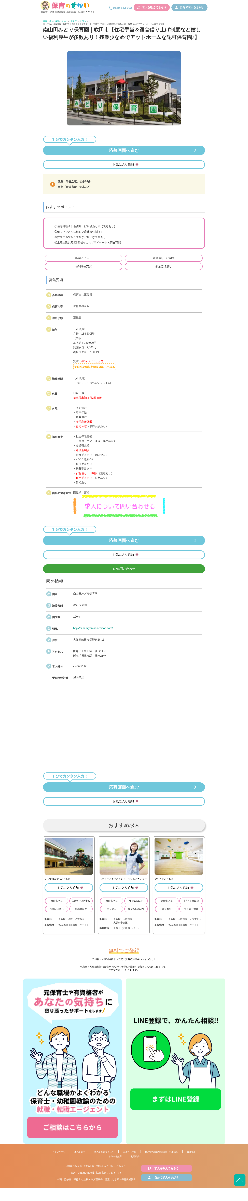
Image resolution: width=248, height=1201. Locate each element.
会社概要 (191, 1151)
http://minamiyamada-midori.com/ (93, 628)
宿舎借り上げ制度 (163, 258)
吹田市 (83, 21)
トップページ (58, 1151)
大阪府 (74, 21)
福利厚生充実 (83, 266)
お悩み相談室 (115, 1156)
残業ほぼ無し (164, 266)
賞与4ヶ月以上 (83, 258)
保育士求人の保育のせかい (55, 21)
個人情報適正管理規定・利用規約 (161, 1151)
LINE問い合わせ (124, 568)
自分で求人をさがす (192, 7)
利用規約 (135, 1156)
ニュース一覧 (129, 1151)
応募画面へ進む (124, 150)
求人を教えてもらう (154, 7)
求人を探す (79, 1151)
